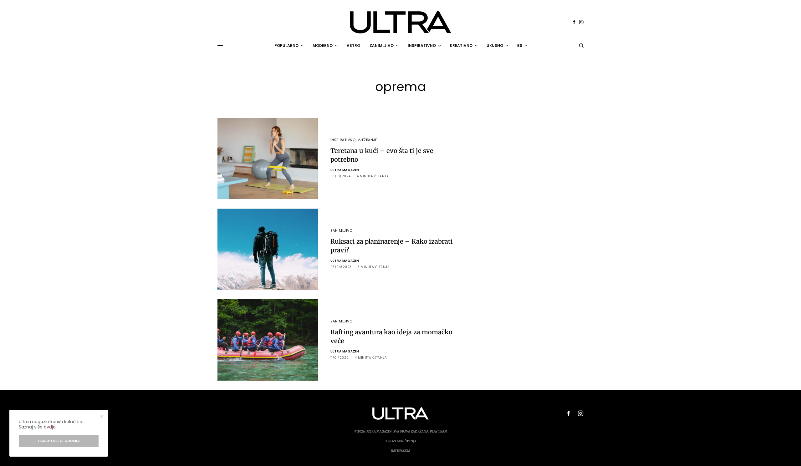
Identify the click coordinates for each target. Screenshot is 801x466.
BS (519, 45)
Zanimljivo (341, 230)
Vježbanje (367, 139)
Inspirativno (343, 139)
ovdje (50, 427)
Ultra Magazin (344, 170)
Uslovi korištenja (400, 441)
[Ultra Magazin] (400, 22)
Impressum (400, 451)
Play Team (438, 431)
